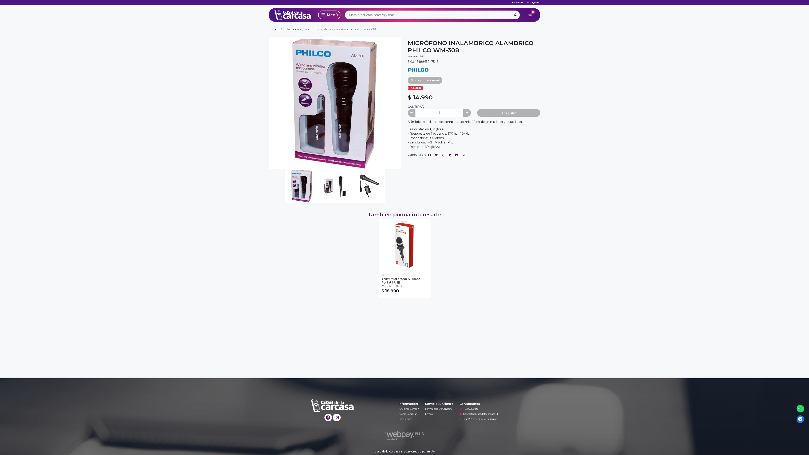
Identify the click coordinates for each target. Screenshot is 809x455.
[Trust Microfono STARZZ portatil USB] (405, 245)
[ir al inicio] (332, 405)
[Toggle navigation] (329, 15)
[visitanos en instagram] (337, 418)
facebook (517, 2)
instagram (533, 2)
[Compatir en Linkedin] (456, 155)
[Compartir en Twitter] (436, 155)
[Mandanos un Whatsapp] (800, 409)
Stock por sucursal (425, 80)
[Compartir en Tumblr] (450, 155)
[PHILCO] (418, 69)
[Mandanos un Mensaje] (800, 419)
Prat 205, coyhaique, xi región (480, 419)
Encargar (509, 113)
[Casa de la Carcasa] (293, 15)
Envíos (429, 413)
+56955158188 (470, 408)
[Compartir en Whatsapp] (463, 155)
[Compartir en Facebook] (430, 155)
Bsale (431, 451)
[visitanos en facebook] (328, 418)
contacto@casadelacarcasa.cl (480, 413)
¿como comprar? (408, 413)
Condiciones (405, 419)
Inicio (275, 29)
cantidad (416, 107)
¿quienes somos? (409, 408)
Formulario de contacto (439, 408)
